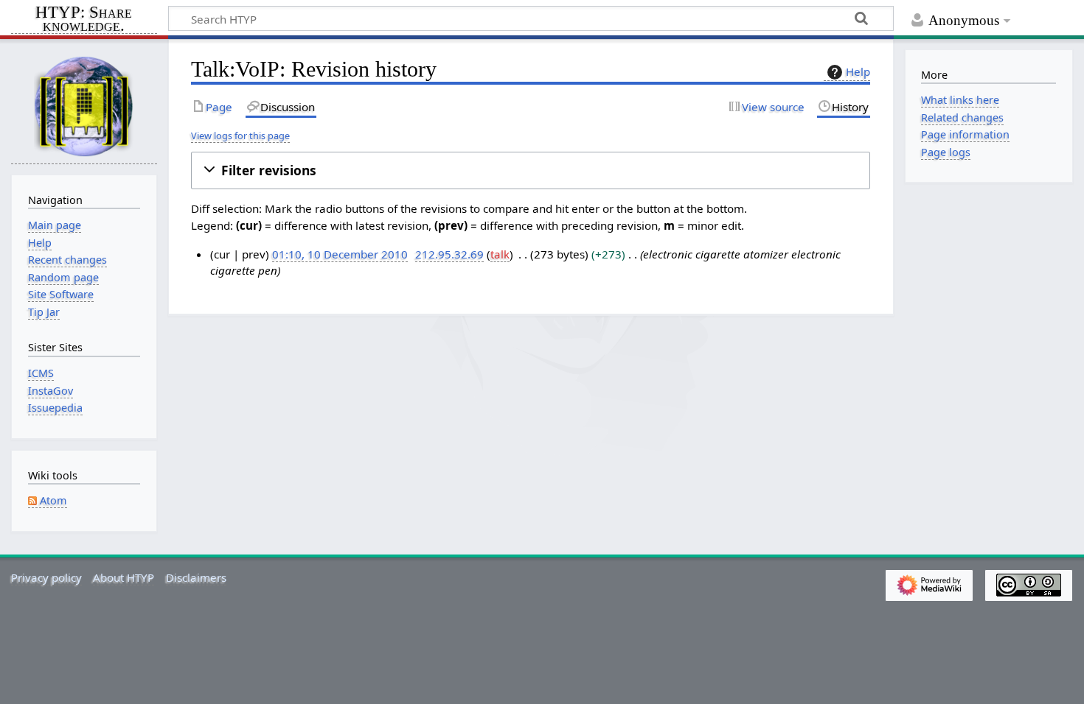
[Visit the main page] (84, 105)
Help (858, 71)
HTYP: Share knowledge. (83, 20)
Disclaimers (196, 577)
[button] (531, 170)
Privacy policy (46, 577)
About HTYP (123, 577)
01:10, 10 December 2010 (340, 254)
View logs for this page (240, 135)
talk (500, 254)
